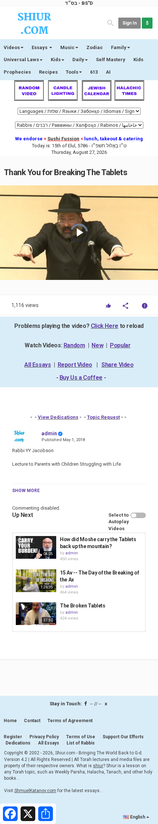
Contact (32, 720)
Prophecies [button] (17, 72)
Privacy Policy (44, 736)
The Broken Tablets (82, 606)
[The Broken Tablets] (36, 613)
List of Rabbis (81, 743)
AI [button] (108, 72)
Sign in (129, 23)
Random (74, 345)
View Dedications (58, 417)
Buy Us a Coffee (81, 377)
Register (13, 736)
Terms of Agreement (70, 720)
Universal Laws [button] (21, 59)
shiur (98, 765)
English (137, 817)
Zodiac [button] (94, 47)
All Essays (37, 364)
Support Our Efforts (123, 736)
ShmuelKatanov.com (35, 790)
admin (49, 433)
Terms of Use (80, 736)
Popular (120, 345)
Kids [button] (56, 59)
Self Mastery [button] (110, 59)
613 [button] (94, 72)
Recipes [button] (48, 72)
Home (10, 720)
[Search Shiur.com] (110, 22)
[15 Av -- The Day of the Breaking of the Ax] (36, 580)
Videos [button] (12, 47)
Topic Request (103, 417)
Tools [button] (72, 72)
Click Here (104, 325)
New (97, 345)
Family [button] (118, 47)
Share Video (117, 364)
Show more (26, 490)
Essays (40, 47)
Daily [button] (78, 59)
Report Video (75, 364)
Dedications (18, 743)
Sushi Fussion (63, 138)
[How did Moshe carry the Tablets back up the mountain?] (36, 547)
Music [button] (67, 47)
